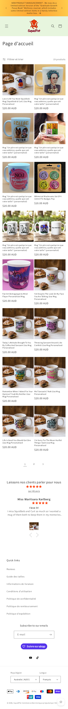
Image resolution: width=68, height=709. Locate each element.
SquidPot (18, 703)
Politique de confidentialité (21, 598)
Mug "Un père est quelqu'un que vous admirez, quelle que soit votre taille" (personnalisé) (49, 101)
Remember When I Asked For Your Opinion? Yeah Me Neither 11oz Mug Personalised (17, 394)
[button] (6, 26)
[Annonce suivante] (62, 8)
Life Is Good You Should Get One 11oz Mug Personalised (16, 441)
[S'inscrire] (50, 634)
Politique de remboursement (22, 606)
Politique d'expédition (18, 613)
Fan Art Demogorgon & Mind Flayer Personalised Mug (15, 295)
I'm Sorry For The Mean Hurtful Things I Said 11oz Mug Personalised (48, 443)
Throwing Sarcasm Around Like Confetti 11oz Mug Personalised (48, 343)
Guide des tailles (15, 576)
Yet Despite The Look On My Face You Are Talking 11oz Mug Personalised (49, 296)
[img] (34, 486)
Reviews (11, 569)
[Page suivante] (43, 464)
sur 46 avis (34, 491)
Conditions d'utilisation (19, 591)
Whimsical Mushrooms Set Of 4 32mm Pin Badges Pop (48, 197)
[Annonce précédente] (6, 8)
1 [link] (25, 464)
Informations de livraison (20, 583)
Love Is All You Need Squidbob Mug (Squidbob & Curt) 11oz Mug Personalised (17, 101)
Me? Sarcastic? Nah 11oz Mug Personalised (47, 392)
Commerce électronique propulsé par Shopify (41, 703)
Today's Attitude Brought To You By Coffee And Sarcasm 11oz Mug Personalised (17, 345)
